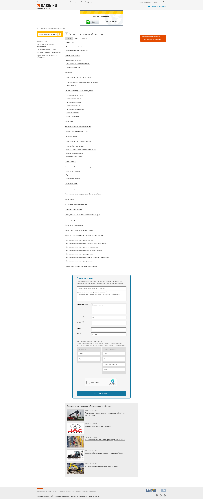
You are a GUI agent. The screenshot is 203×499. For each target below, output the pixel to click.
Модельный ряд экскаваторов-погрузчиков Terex (104, 453)
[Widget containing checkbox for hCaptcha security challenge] (101, 382)
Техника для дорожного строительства (48, 52)
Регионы (78, 492)
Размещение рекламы (62, 496)
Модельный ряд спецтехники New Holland (101, 466)
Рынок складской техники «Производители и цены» (105, 440)
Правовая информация (89, 492)
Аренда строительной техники (46, 49)
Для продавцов (93, 2)
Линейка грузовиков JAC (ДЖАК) (97, 426)
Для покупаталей (76, 2)
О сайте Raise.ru (94, 496)
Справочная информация (79, 496)
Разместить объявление (159, 6)
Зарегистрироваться (145, 2)
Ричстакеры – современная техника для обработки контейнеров (105, 414)
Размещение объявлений (45, 496)
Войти (156, 2)
